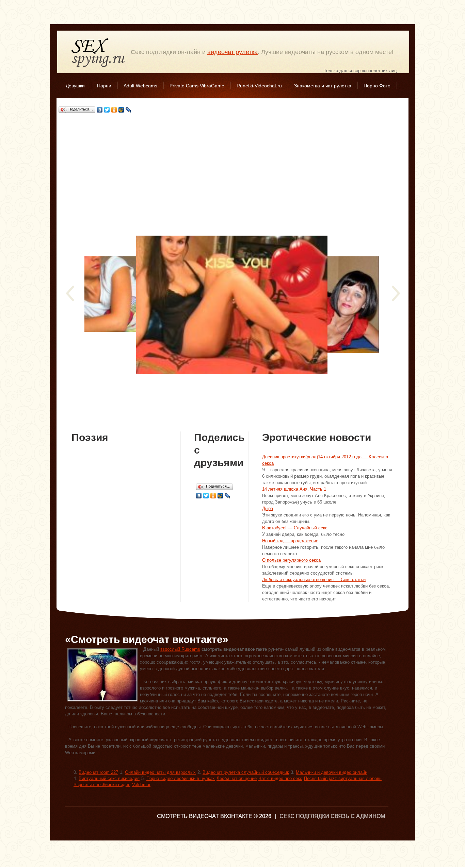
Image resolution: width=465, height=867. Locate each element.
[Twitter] (107, 109)
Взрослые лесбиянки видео (102, 784)
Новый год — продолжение (290, 540)
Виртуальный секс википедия (109, 778)
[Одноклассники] (114, 109)
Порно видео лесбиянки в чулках (180, 778)
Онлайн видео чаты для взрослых (160, 772)
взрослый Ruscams (180, 649)
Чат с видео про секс (280, 778)
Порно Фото (377, 85)
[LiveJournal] (128, 109)
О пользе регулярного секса (291, 560)
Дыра (267, 508)
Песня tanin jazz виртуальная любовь (343, 778)
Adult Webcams (140, 85)
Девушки (75, 85)
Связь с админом (358, 816)
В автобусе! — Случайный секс (294, 527)
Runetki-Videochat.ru (259, 85)
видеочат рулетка (232, 52)
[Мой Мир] (121, 109)
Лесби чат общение (237, 778)
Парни (104, 85)
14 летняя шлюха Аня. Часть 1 (294, 489)
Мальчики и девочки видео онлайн (331, 772)
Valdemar (141, 784)
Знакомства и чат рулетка (322, 85)
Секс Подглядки (98, 52)
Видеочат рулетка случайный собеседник (246, 772)
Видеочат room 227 (98, 772)
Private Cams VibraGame (197, 85)
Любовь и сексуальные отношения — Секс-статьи (314, 579)
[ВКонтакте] (99, 109)
